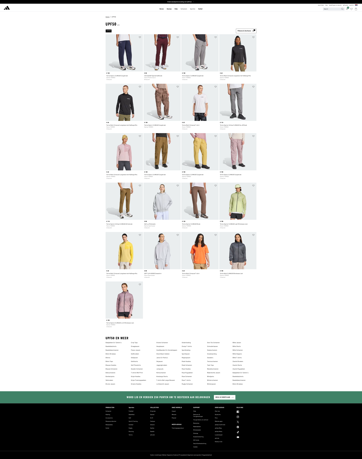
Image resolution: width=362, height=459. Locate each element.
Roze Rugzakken (187, 373)
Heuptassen (160, 346)
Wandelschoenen (212, 369)
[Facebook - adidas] (246, 412)
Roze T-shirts (186, 380)
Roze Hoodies (186, 369)
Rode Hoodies (186, 361)
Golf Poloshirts (136, 365)
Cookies (175, 455)
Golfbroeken (135, 354)
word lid (351, 5)
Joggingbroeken (161, 365)
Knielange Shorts (162, 376)
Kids (176, 9)
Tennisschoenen (212, 361)
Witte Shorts (237, 346)
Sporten (192, 9)
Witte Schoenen (238, 350)
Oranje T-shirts (187, 346)
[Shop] (7, 8)
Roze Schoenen (187, 376)
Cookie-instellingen (156, 455)
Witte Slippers (237, 354)
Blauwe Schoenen (111, 369)
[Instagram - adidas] (246, 417)
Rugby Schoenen (187, 384)
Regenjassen (186, 358)
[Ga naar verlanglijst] (351, 9)
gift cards (345, 5)
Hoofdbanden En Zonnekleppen (166, 350)
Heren (162, 9)
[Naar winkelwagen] (356, 9)
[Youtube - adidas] (246, 437)
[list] (171, 30)
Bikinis (108, 358)
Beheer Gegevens (168, 455)
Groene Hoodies (136, 384)
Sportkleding (186, 350)
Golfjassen (134, 358)
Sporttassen (186, 354)
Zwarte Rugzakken (239, 369)
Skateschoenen (212, 350)
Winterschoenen (212, 380)
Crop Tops (134, 342)
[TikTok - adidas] (246, 432)
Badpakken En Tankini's (114, 342)
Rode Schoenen (187, 365)
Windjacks (210, 376)
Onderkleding (186, 342)
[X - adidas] (246, 422)
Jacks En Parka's (162, 358)
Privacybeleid (183, 455)
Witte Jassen (237, 342)
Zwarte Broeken (238, 361)
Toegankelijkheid (207, 455)
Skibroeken (109, 380)
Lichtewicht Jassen (162, 384)
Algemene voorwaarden (194, 455)
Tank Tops (210, 365)
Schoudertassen (212, 346)
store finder (321, 5)
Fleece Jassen (135, 350)
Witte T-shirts (237, 358)
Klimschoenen (161, 373)
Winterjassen (211, 384)
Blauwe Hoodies (111, 365)
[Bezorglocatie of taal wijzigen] (356, 5)
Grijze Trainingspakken (138, 380)
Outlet (200, 9)
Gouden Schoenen (137, 369)
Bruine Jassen (110, 384)
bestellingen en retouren (335, 5)
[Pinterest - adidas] (246, 427)
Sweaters (210, 358)
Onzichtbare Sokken (162, 354)
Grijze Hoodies (135, 376)
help (326, 5)
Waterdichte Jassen (213, 373)
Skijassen (159, 361)
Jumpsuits (159, 369)
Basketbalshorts (111, 346)
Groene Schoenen (162, 342)
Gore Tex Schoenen (213, 342)
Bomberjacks (110, 376)
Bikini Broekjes (111, 354)
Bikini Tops (109, 361)
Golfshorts (134, 361)
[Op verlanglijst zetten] (139, 37)
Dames (169, 9)
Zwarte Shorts (237, 365)
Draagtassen (135, 346)
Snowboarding (212, 354)
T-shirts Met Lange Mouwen (165, 380)
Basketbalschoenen (112, 350)
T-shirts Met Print (137, 373)
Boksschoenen (110, 373)
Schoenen (184, 9)
